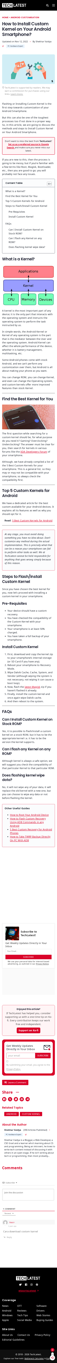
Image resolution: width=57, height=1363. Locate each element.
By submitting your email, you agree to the (28, 1067)
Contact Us (23, 1335)
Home (5, 17)
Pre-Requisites (17, 211)
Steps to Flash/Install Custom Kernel (26, 205)
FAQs (8, 223)
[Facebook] (4, 1099)
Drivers (40, 1310)
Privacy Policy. (13, 1069)
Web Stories (43, 1315)
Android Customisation (25, 17)
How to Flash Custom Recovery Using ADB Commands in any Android (28, 822)
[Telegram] (27, 1099)
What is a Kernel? (15, 191)
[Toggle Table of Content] (48, 184)
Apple (5, 1320)
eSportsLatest (27, 1290)
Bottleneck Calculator (34, 1358)
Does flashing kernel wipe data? (27, 247)
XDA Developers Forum (33, 451)
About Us (7, 1335)
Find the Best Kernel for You (21, 196)
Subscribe (43, 1055)
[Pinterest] (22, 1099)
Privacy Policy (42, 1335)
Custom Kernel (31, 1114)
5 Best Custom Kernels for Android (32, 520)
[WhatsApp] (16, 1099)
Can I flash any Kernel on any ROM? (25, 240)
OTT (19, 1306)
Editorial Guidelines (13, 1339)
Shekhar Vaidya (44, 41)
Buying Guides (44, 1320)
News (5, 1306)
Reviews (21, 1310)
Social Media (24, 1320)
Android (11, 1114)
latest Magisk (32, 686)
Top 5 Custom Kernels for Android (24, 201)
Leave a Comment (17, 1082)
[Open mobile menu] (53, 5)
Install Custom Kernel (21, 216)
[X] (10, 1099)
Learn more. (17, 94)
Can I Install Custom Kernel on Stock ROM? (26, 231)
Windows (7, 1315)
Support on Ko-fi (29, 1030)
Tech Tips (22, 1315)
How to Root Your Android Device (29, 814)
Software (41, 1306)
